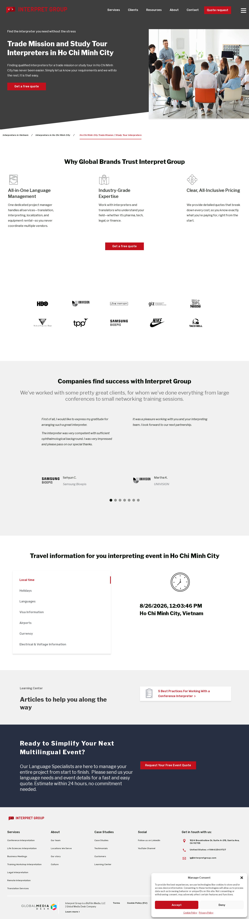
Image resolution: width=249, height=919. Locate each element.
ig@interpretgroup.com (203, 858)
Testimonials (101, 848)
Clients (133, 10)
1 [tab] (111, 500)
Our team (56, 840)
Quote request (217, 10)
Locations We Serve (61, 848)
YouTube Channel (146, 848)
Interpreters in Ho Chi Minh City (53, 135)
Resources (154, 10)
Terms (116, 903)
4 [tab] (124, 500)
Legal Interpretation (17, 872)
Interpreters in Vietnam (15, 135)
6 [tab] (133, 500)
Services (113, 10)
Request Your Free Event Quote (168, 765)
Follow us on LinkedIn (149, 840)
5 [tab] (129, 500)
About (174, 10)
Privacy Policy (206, 912)
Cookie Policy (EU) (137, 903)
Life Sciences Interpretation (22, 848)
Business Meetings (17, 856)
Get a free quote (26, 86)
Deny (222, 905)
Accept (177, 905)
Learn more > (72, 911)
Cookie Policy (190, 912)
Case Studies (101, 840)
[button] (242, 877)
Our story (56, 856)
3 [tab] (120, 500)
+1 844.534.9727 (216, 849)
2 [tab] (115, 500)
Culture (55, 864)
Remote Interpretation (19, 880)
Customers (100, 856)
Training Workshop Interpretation (24, 864)
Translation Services (18, 888)
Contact (193, 10)
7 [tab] (138, 500)
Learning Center (102, 864)
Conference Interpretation (21, 840)
